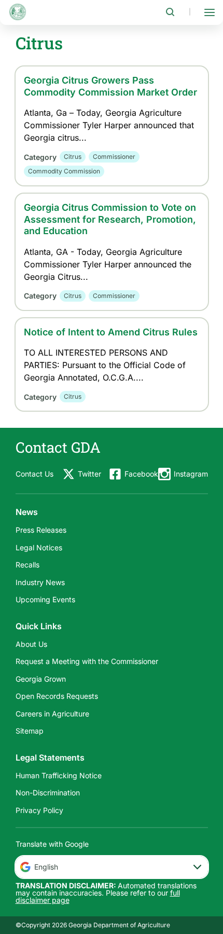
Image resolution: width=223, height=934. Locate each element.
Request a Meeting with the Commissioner (87, 661)
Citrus (72, 156)
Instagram (191, 473)
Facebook (141, 473)
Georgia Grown (41, 678)
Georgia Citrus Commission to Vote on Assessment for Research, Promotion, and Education (110, 219)
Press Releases (41, 529)
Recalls (27, 564)
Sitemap (30, 730)
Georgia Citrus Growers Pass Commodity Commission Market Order (110, 86)
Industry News (40, 582)
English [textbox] (46, 866)
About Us (31, 644)
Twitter (89, 473)
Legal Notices (39, 547)
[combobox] (112, 867)
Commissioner (114, 156)
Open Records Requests (57, 696)
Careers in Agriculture (52, 713)
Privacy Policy (39, 810)
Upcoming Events (45, 599)
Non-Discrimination (48, 792)
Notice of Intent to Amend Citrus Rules (111, 332)
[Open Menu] (209, 12)
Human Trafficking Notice (59, 775)
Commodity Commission (64, 171)
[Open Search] (170, 12)
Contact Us (34, 473)
